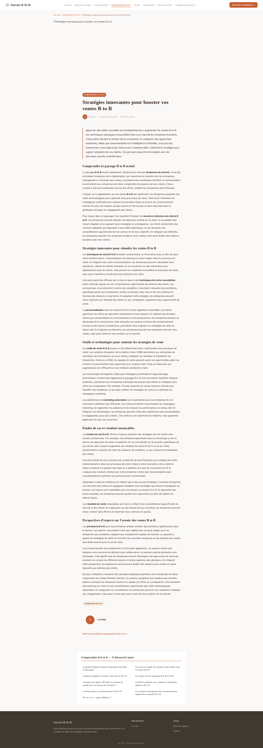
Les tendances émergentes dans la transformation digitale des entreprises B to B (156, 692)
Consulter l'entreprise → (243, 5)
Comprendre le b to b (121, 5)
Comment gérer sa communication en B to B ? (102, 691)
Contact (176, 731)
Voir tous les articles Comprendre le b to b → (104, 633)
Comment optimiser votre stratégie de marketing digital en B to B (156, 683)
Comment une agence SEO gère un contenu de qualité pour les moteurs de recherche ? (103, 683)
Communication (101, 5)
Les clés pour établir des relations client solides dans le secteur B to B (157, 668)
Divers (137, 5)
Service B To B (17, 5)
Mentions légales (180, 726)
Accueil (68, 5)
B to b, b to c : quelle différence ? (97, 697)
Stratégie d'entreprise (185, 5)
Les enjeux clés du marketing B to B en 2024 (154, 676)
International (149, 5)
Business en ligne (83, 5)
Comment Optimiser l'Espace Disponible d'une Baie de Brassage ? (105, 668)
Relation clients (165, 5)
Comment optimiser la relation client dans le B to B (105, 676)
